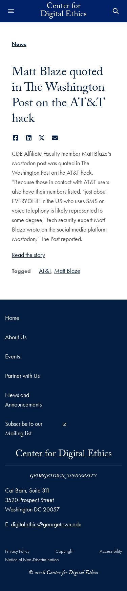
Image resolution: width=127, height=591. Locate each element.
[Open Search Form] (116, 11)
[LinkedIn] (29, 138)
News (19, 44)
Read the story (28, 255)
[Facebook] (16, 138)
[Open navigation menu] (11, 11)
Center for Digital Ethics (63, 11)
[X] (42, 138)
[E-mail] (55, 138)
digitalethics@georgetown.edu (46, 524)
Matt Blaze (67, 271)
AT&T (45, 271)
